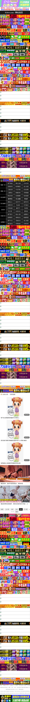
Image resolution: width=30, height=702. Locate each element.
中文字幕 (18, 189)
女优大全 (18, 211)
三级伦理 (10, 189)
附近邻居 (10, 195)
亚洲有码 (10, 186)
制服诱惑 (26, 217)
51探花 (26, 208)
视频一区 (3, 185)
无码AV (3, 209)
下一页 (25, 509)
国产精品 (10, 183)
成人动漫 (26, 186)
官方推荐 (3, 203)
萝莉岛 (26, 211)
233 (16, 509)
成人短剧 (26, 220)
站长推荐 (3, 197)
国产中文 (10, 220)
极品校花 (10, 223)
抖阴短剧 (18, 223)
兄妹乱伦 (18, 220)
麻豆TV (18, 208)
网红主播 (18, 183)
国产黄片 (10, 214)
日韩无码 (26, 223)
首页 (2, 509)
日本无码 (26, 183)
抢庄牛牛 (18, 202)
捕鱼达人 (10, 202)
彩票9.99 (10, 205)
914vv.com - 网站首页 (14, 12)
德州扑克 (26, 202)
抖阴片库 (3, 216)
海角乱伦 (18, 217)
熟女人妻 (18, 214)
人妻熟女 (10, 192)
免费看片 (3, 222)
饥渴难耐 (18, 195)
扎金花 (18, 205)
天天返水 (26, 205)
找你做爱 (26, 195)
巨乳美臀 (26, 189)
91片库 (10, 211)
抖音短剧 (10, 208)
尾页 (17, 511)
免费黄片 (26, 214)
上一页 (7, 509)
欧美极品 (18, 186)
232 (12, 509)
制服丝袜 (18, 192)
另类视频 (26, 192)
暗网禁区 (10, 217)
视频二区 (3, 191)
